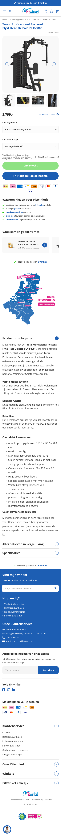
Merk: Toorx (53, 32)
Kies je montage (10, 139)
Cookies (48, 799)
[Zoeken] (10, 11)
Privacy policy (37, 799)
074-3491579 (12, 637)
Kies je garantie (9, 122)
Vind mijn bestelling (14, 604)
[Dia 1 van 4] (8, 100)
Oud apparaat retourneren (15, 750)
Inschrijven (48, 670)
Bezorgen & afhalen (14, 607)
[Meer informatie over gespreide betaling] (58, 114)
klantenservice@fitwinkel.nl (19, 641)
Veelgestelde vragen (12, 754)
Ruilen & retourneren (14, 611)
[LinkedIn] (13, 689)
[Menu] (4, 11)
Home (4, 19)
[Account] (51, 11)
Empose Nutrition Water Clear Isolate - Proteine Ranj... (27, 243)
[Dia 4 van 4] (52, 100)
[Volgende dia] (54, 64)
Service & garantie (13, 615)
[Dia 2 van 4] (23, 100)
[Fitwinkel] (30, 793)
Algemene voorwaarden (19, 799)
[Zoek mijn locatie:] (41, 11)
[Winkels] (46, 11)
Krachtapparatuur (18, 19)
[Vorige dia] (7, 64)
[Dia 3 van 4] (38, 100)
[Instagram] (8, 689)
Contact (6, 732)
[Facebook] (3, 689)
